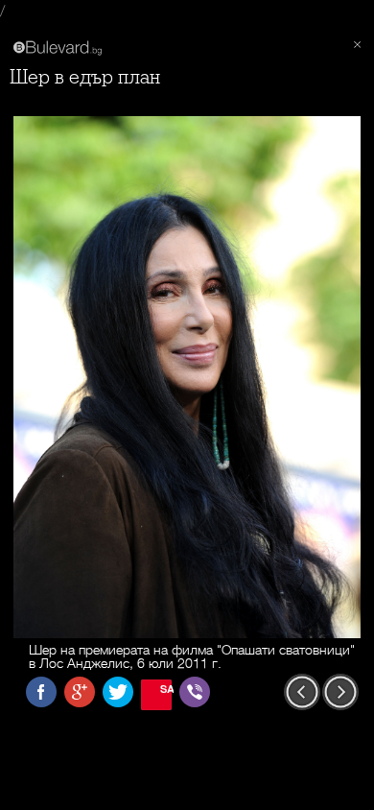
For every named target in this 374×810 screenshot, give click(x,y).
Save (166, 688)
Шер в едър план (85, 77)
